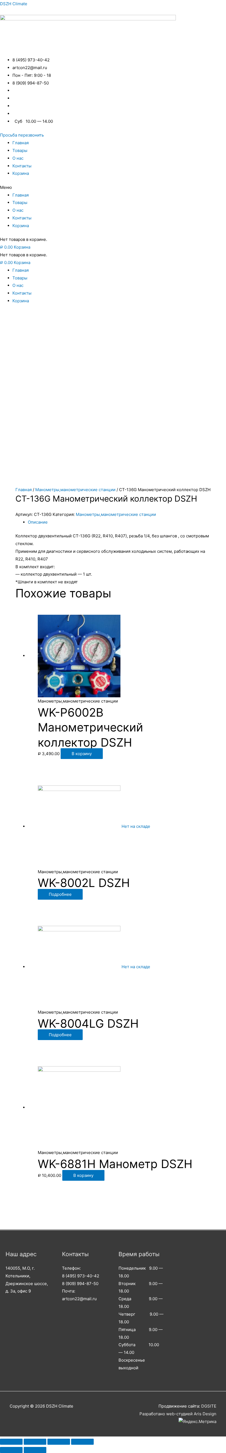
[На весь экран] (58, 1442)
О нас (17, 158)
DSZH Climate (13, 3)
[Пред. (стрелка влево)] (11, 1450)
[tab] (119, 522)
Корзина (20, 173)
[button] (22, 135)
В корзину (82, 753)
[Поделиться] (35, 1442)
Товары (19, 150)
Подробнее (60, 894)
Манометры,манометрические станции (75, 489)
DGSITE (208, 1406)
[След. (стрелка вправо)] (35, 1450)
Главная (20, 142)
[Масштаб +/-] (82, 1442)
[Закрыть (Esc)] (11, 1442)
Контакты (21, 165)
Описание (38, 522)
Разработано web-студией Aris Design (177, 1413)
